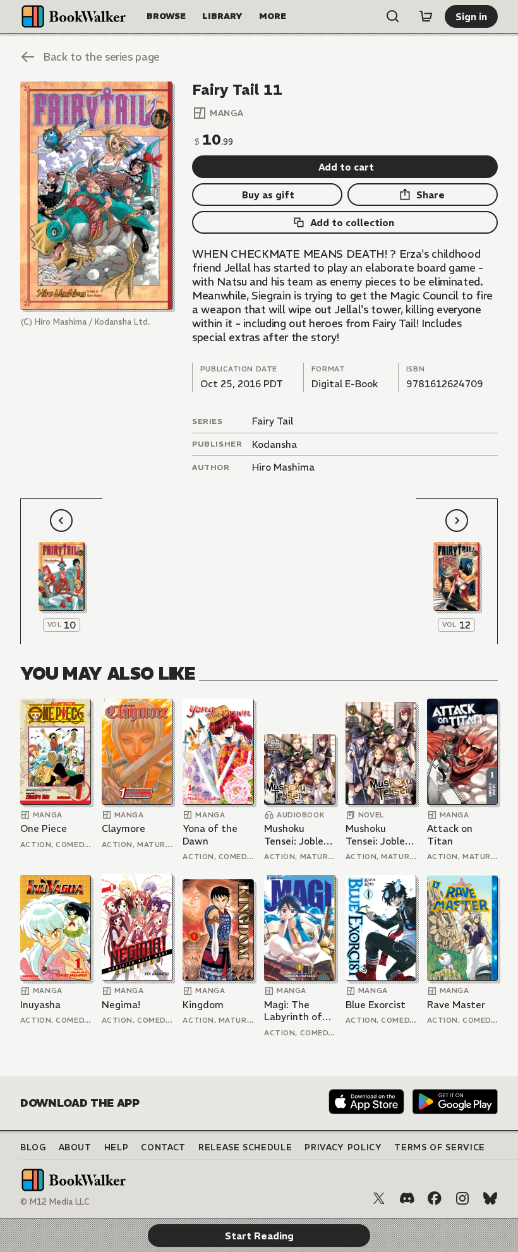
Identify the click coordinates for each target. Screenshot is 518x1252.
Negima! (121, 1005)
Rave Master (456, 1005)
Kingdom (203, 1005)
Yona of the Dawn (210, 834)
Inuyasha (40, 1005)
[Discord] (406, 1198)
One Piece (43, 828)
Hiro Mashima (283, 467)
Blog (33, 1147)
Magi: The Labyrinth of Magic (293, 1011)
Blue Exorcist (376, 1005)
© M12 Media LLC (55, 1202)
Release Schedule (245, 1147)
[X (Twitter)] (379, 1198)
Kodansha (274, 444)
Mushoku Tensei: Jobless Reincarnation (298, 834)
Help (116, 1147)
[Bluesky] (490, 1198)
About (75, 1147)
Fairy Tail (272, 421)
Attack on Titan (450, 834)
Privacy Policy (343, 1147)
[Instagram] (462, 1198)
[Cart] (426, 16)
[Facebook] (434, 1198)
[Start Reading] (96, 195)
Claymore (123, 828)
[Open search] (393, 16)
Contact (163, 1147)
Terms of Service (439, 1147)
